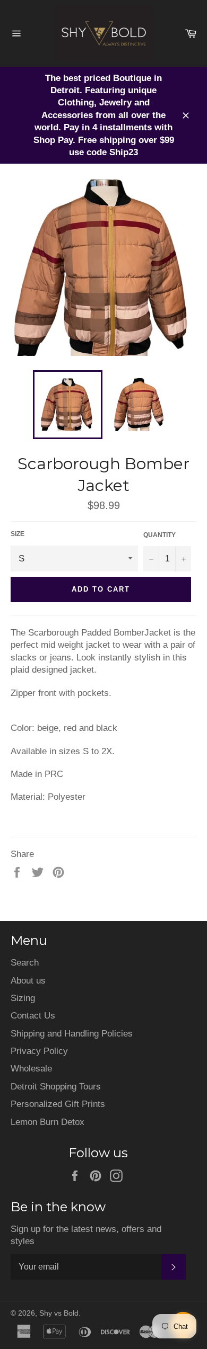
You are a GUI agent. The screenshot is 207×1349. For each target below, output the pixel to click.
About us (28, 981)
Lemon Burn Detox (47, 1122)
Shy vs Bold (59, 1313)
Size (17, 534)
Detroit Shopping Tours (56, 1087)
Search (25, 963)
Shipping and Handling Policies (72, 1034)
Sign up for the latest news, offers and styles (86, 1235)
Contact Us (33, 1016)
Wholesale (31, 1069)
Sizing (23, 998)
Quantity (159, 535)
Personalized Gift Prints (58, 1104)
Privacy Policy (39, 1051)
